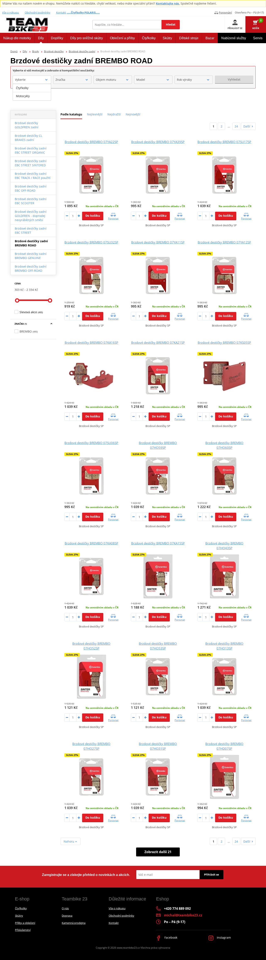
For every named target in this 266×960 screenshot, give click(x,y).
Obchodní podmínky (37, 12)
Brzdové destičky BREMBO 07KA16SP (91, 342)
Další (246, 126)
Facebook (170, 937)
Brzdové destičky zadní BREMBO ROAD (31, 243)
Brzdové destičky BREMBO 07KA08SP (91, 543)
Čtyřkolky (21, 908)
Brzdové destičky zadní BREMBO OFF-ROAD (31, 268)
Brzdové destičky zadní (82, 51)
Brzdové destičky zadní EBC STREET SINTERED (31, 163)
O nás (65, 908)
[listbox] (32, 92)
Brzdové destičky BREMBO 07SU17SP (224, 142)
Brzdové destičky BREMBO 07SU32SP (91, 242)
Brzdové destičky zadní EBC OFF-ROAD (31, 188)
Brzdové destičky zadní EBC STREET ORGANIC (31, 150)
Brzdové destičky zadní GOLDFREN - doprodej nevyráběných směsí (31, 216)
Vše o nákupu (10, 12)
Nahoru (69, 841)
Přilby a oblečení (25, 923)
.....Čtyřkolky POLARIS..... (83, 12)
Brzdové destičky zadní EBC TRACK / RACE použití (32, 176)
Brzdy (35, 51)
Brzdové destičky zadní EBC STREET (31, 230)
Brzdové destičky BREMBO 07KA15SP (158, 543)
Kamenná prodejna (73, 923)
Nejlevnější (94, 114)
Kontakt (61, 12)
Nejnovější (133, 114)
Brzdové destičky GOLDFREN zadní (26, 125)
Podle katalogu (71, 114)
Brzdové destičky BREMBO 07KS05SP (224, 342)
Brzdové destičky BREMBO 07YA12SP (224, 242)
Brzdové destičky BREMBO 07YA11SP (158, 242)
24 (236, 126)
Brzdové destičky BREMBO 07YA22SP (91, 142)
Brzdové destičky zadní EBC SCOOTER (31, 201)
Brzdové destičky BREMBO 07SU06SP (91, 443)
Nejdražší (114, 114)
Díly (25, 51)
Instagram (223, 937)
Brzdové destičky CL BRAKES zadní (28, 138)
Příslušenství (23, 930)
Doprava (67, 915)
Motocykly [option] (23, 96)
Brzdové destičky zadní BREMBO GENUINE (31, 256)
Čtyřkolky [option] (22, 88)
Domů (13, 51)
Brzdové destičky (54, 51)
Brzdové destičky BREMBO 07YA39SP (158, 142)
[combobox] (32, 80)
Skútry (19, 915)
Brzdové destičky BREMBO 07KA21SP (158, 342)
